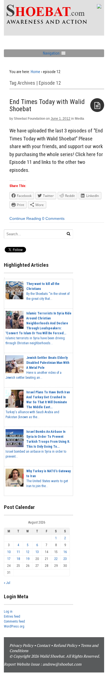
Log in (8, 611)
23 (65, 559)
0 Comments (53, 218)
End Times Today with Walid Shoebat (47, 105)
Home (35, 72)
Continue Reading (25, 218)
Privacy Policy (21, 645)
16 (65, 552)
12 (27, 552)
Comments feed (14, 621)
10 (9, 552)
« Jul (7, 583)
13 (37, 552)
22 (56, 559)
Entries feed (12, 616)
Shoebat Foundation (29, 119)
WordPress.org (14, 626)
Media (79, 119)
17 (9, 559)
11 (18, 552)
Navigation (51, 53)
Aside (97, 105)
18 (18, 559)
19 (27, 559)
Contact (43, 645)
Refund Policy (65, 645)
